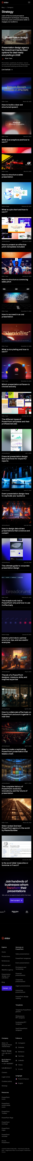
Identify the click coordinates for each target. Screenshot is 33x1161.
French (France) (23, 1079)
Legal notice (6, 1077)
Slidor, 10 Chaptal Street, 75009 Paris (7, 1044)
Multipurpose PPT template (20, 1017)
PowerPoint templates (23, 958)
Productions (6, 956)
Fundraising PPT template (21, 1023)
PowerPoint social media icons (6, 1105)
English (20, 1083)
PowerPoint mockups (6, 1123)
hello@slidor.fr (7, 1068)
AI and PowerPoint (6, 1141)
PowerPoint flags (7, 1118)
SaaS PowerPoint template (21, 1029)
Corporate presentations (20, 980)
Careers (4, 1072)
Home (4, 952)
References (6, 961)
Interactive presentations (20, 991)
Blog (3, 982)
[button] (29, 2)
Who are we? (6, 965)
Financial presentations (20, 974)
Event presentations (22, 963)
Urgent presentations (23, 986)
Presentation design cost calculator (6, 976)
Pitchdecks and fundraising (21, 968)
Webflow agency (7, 970)
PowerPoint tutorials (6, 1135)
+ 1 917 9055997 (7, 1063)
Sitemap (4, 1086)
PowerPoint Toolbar (6, 1112)
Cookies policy (7, 1081)
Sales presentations (22, 954)
